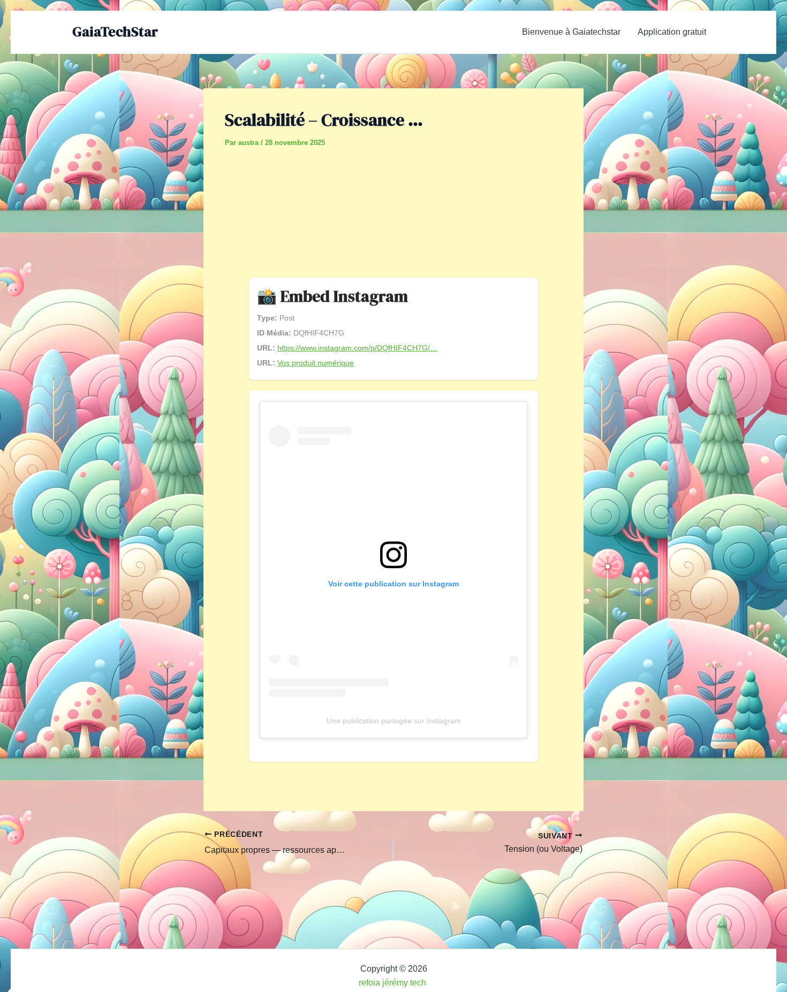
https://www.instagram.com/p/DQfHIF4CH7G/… (357, 348)
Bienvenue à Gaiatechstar (571, 31)
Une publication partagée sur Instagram (394, 720)
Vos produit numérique (315, 362)
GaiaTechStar (115, 31)
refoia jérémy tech (393, 982)
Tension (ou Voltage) (543, 849)
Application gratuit (672, 31)
